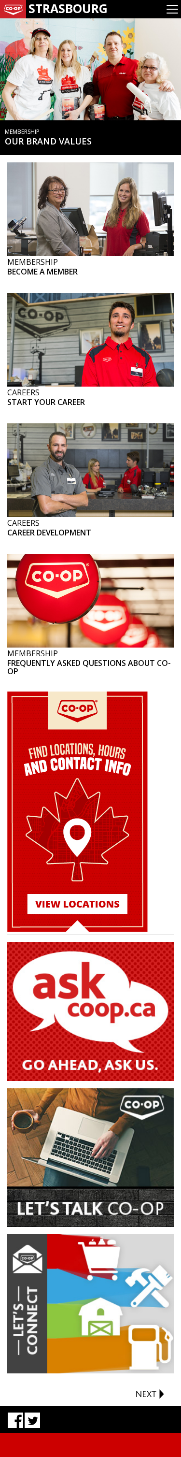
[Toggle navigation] (172, 9)
